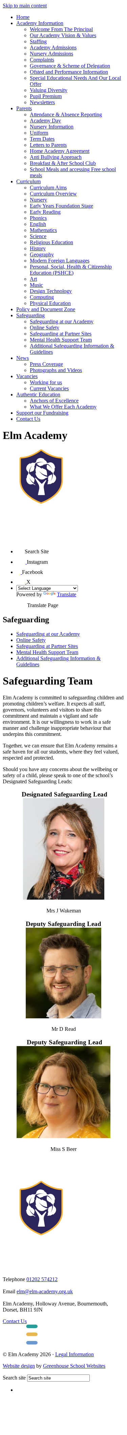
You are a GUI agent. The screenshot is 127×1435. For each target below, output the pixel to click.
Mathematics (43, 230)
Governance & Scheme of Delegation (70, 66)
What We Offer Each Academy (63, 407)
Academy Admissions (53, 47)
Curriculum (28, 181)
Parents (24, 108)
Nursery (38, 200)
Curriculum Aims (48, 187)
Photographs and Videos (56, 370)
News (22, 358)
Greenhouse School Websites (74, 1366)
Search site (14, 1378)
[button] (20, 549)
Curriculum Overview (53, 193)
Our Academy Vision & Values (63, 35)
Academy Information (39, 23)
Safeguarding (30, 315)
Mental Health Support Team (61, 340)
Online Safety (44, 327)
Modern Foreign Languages (59, 260)
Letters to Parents (48, 145)
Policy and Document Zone (45, 309)
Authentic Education (38, 394)
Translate (66, 594)
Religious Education (51, 242)
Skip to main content (25, 5)
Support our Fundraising (42, 413)
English (38, 224)
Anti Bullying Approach (56, 157)
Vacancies (27, 376)
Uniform (39, 133)
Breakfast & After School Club (63, 163)
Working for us (46, 382)
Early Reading (45, 212)
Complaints (42, 60)
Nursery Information (51, 127)
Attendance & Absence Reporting (66, 114)
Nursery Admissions (51, 53)
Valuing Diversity (48, 90)
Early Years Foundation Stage (61, 206)
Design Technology (51, 291)
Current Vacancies (49, 388)
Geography (42, 254)
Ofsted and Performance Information (69, 72)
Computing (42, 297)
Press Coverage (46, 364)
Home (22, 17)
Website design (19, 1366)
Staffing (38, 41)
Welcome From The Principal (61, 29)
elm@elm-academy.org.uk (45, 1291)
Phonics (38, 218)
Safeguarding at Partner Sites (60, 334)
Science (38, 236)
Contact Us (28, 419)
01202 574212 (42, 1279)
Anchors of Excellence (54, 400)
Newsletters (42, 102)
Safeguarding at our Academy (61, 321)
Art (33, 279)
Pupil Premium (46, 96)
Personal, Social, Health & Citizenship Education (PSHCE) (71, 270)
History (38, 248)
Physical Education (50, 303)
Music (36, 285)
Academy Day (45, 120)
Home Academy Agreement (59, 151)
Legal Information (74, 1354)
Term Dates (42, 139)
